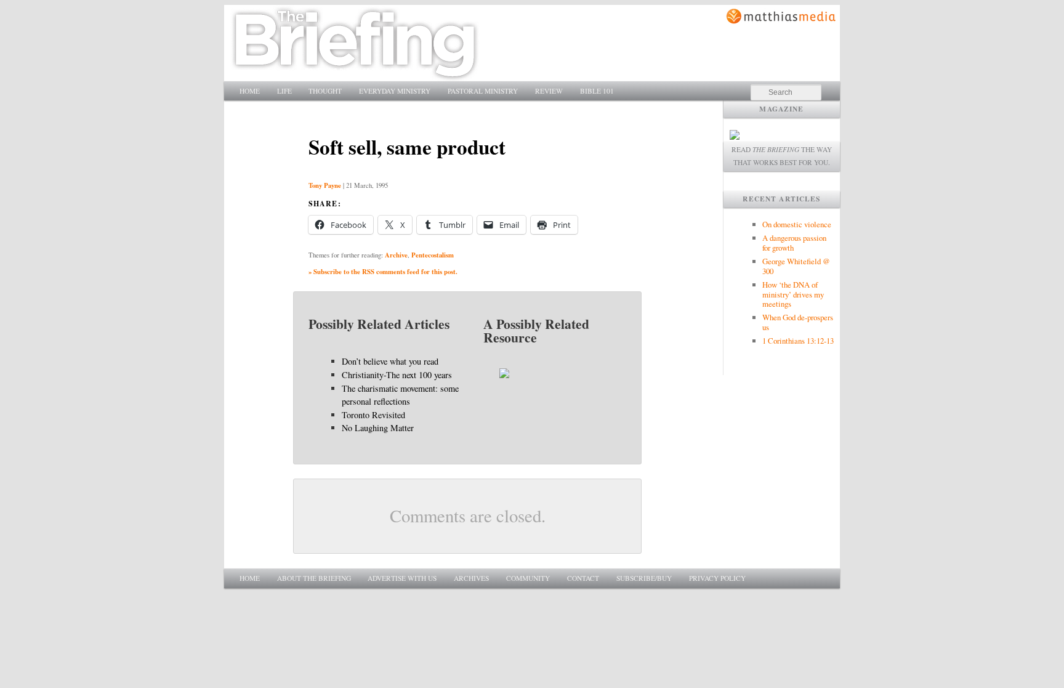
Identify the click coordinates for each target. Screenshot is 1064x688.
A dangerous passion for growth (794, 242)
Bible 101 (597, 90)
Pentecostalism (432, 255)
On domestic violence (796, 224)
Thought (325, 90)
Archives (471, 578)
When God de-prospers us (797, 322)
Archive (396, 255)
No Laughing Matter (378, 428)
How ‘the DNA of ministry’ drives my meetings (793, 294)
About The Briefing (314, 578)
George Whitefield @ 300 (796, 266)
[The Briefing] (355, 74)
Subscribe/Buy (644, 578)
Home (250, 90)
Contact (583, 578)
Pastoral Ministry (483, 90)
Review (549, 90)
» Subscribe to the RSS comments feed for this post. (382, 272)
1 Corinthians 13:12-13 (798, 340)
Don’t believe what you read (390, 361)
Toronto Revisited (373, 415)
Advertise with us (402, 578)
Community (528, 578)
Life (284, 90)
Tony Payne (324, 185)
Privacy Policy (717, 578)
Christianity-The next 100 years (397, 375)
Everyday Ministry (394, 90)
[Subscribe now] (735, 136)
